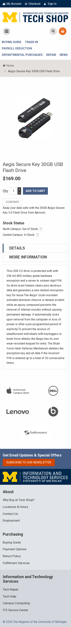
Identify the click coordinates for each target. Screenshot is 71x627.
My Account (13, 3)
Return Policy (12, 556)
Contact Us (10, 514)
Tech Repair (11, 589)
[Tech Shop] (35, 16)
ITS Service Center (15, 610)
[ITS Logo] (35, 476)
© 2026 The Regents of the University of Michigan (35, 622)
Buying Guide (12, 542)
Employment (11, 520)
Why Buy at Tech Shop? (18, 500)
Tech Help (9, 596)
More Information (28, 257)
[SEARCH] (53, 31)
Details (17, 248)
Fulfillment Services (16, 563)
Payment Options (14, 549)
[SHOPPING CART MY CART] (62, 31)
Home (10, 65)
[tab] (35, 248)
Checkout (34, 3)
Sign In (52, 3)
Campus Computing (16, 603)
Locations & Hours (15, 507)
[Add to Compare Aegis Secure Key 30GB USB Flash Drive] (12, 202)
